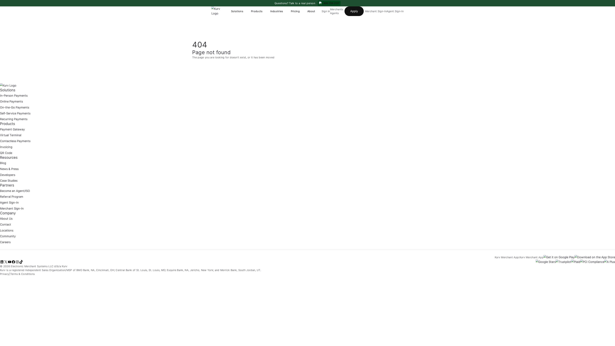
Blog (3, 163)
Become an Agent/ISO (15, 191)
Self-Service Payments (15, 113)
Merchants (336, 9)
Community (8, 236)
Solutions (237, 11)
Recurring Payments (13, 119)
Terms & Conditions (22, 274)
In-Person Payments (14, 95)
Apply (354, 11)
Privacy (4, 274)
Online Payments (11, 101)
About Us (6, 218)
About (311, 11)
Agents (334, 13)
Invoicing (6, 147)
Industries (276, 11)
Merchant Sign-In (375, 11)
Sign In (326, 11)
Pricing (295, 11)
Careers (5, 242)
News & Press (9, 169)
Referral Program (11, 196)
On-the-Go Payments (14, 107)
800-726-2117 (331, 3)
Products (257, 11)
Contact (5, 224)
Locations (6, 230)
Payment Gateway (12, 129)
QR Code (6, 153)
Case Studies (8, 180)
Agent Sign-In (395, 11)
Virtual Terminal (10, 135)
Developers (7, 175)
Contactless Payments (15, 141)
